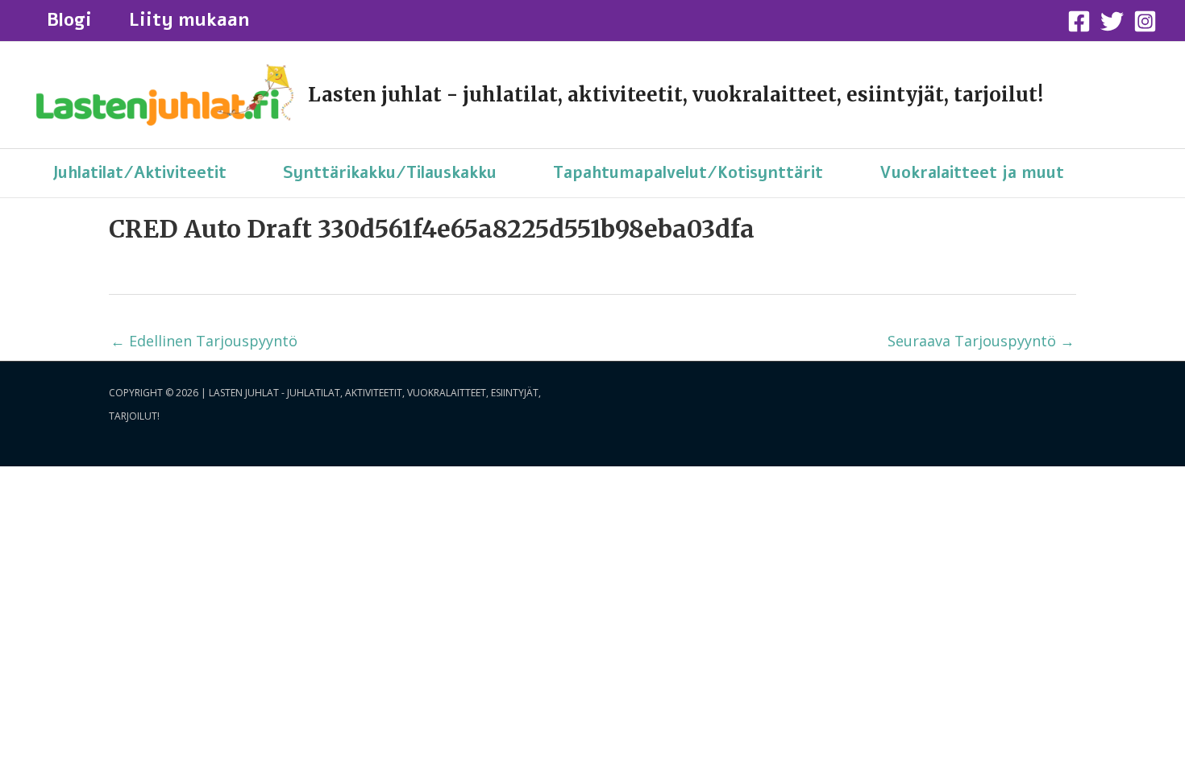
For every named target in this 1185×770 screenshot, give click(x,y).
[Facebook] (1079, 21)
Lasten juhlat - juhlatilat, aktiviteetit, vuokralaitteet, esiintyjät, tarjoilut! (675, 94)
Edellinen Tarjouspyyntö (203, 340)
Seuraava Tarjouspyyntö (981, 340)
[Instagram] (1145, 21)
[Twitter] (1112, 21)
